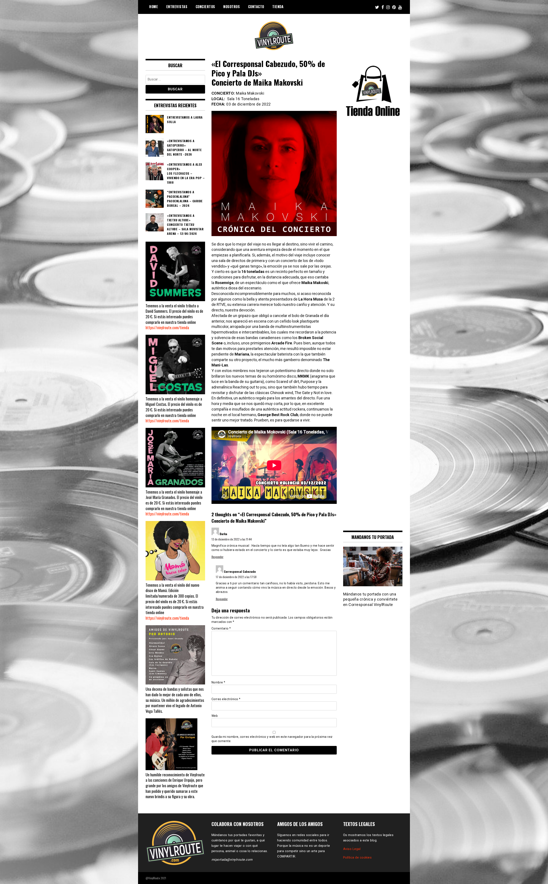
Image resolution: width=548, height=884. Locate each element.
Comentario (221, 628)
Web (214, 715)
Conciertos (205, 6)
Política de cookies (357, 857)
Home (153, 6)
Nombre (218, 682)
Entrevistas (177, 6)
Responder (217, 556)
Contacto (256, 6)
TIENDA (277, 6)
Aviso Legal (352, 849)
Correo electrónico (226, 699)
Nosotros (231, 6)
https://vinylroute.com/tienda (167, 327)
